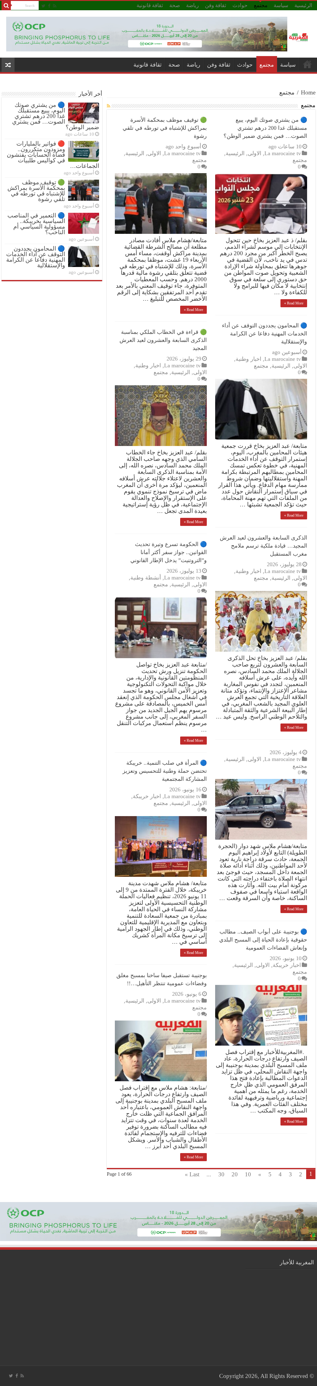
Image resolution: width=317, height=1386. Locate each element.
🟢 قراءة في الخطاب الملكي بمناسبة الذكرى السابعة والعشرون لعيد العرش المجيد (163, 340)
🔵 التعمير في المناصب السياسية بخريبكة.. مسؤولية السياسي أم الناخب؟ (36, 223)
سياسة (281, 5)
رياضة (192, 5)
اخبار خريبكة (147, 796)
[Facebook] (49, 6)
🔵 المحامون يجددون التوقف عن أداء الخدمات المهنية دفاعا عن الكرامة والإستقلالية (264, 333)
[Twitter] (43, 6)
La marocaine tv (282, 153)
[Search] (6, 5)
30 (221, 1174)
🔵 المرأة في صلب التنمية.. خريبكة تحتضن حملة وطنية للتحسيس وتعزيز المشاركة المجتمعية (165, 771)
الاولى (254, 153)
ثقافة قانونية (150, 5)
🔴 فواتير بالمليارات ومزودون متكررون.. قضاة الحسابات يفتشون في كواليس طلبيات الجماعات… (53, 154)
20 (235, 1174)
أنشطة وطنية (145, 578)
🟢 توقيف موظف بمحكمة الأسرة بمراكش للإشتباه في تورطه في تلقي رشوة (165, 128)
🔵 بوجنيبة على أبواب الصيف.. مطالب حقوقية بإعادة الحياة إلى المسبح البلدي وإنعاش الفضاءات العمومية (263, 940)
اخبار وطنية (248, 359)
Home (308, 92)
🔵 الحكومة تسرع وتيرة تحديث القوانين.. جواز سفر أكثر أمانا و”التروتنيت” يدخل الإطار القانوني (168, 552)
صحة (174, 5)
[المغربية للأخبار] (299, 37)
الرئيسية (303, 5)
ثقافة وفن (215, 5)
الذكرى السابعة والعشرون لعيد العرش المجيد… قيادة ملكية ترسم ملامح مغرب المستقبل (263, 546)
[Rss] (54, 6)
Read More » (293, 303)
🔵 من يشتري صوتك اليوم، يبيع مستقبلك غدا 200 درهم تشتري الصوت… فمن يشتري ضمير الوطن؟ (265, 128)
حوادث (240, 5)
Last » (192, 1174)
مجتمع (260, 5)
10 (248, 1174)
